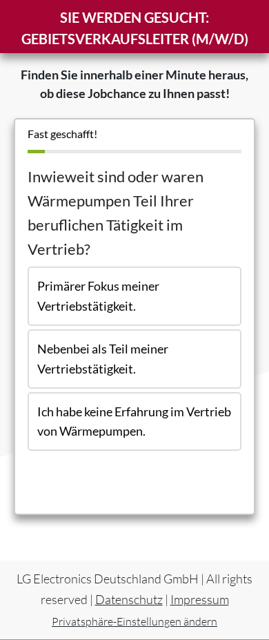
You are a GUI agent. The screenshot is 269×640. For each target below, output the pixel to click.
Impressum (199, 599)
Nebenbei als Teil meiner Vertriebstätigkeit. (102, 358)
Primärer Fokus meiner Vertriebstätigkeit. (98, 295)
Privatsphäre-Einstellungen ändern (134, 621)
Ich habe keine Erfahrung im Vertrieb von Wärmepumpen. (134, 421)
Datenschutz (129, 599)
